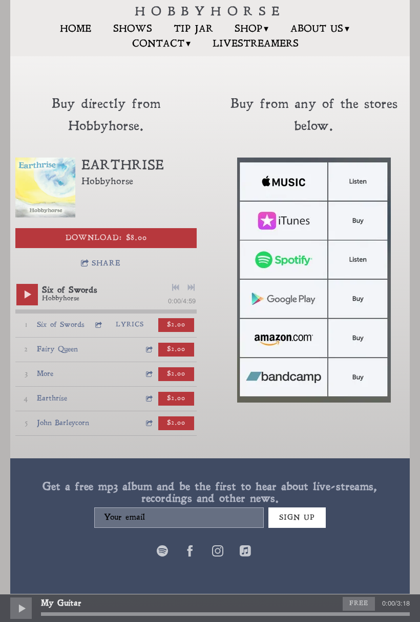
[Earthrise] (45, 187)
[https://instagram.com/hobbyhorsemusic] (217, 552)
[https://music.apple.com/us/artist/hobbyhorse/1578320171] (245, 552)
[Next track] (191, 287)
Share (106, 264)
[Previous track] (175, 287)
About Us (316, 29)
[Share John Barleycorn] (148, 423)
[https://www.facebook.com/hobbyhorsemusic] (190, 552)
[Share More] (148, 374)
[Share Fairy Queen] (148, 349)
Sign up (297, 518)
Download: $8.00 (106, 238)
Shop (248, 29)
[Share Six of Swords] (98, 325)
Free (358, 604)
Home (75, 29)
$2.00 (176, 325)
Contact (158, 44)
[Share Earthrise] (148, 398)
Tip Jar (193, 29)
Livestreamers (256, 44)
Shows (132, 29)
